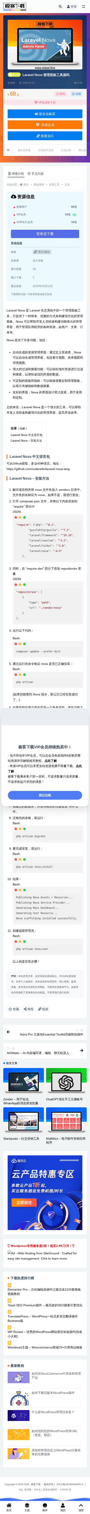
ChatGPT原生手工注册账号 (64, 1099)
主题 (27, 1510)
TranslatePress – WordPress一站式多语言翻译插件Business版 (43, 1318)
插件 (45, 1510)
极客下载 (36, 1484)
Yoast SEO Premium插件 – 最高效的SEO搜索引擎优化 (45, 1305)
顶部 (81, 1510)
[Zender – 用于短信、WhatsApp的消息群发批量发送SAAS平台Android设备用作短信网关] (23, 1081)
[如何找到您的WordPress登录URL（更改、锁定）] (18, 1434)
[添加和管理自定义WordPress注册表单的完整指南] (18, 1453)
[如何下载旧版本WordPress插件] (18, 1402)
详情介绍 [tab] (18, 173)
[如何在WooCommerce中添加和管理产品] (18, 1377)
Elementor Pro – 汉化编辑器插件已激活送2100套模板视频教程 (44, 1292)
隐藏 (22, 428)
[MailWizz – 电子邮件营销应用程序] (66, 1120)
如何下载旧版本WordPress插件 (53, 1393)
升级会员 (47, 125)
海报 (29, 1009)
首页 (26, 184)
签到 (62, 93)
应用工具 (54, 184)
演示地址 (43, 252)
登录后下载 (45, 234)
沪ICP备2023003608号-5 (70, 1484)
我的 (63, 1510)
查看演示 (47, 136)
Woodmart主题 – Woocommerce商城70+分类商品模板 (45, 1347)
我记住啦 (45, 795)
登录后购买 (46, 114)
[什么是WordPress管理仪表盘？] (18, 1415)
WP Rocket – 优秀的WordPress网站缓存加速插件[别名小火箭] (45, 1334)
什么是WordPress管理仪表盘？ (53, 1412)
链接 (44, 1009)
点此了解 (51, 760)
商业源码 (39, 184)
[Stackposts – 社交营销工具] (23, 1120)
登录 (74, 6)
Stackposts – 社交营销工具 (21, 1138)
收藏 (78, 93)
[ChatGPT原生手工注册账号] (66, 1081)
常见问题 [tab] (37, 173)
